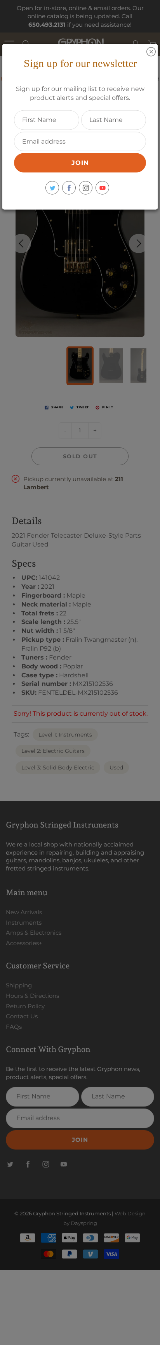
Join (80, 162)
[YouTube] (102, 188)
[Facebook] (69, 188)
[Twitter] (52, 188)
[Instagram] (85, 188)
